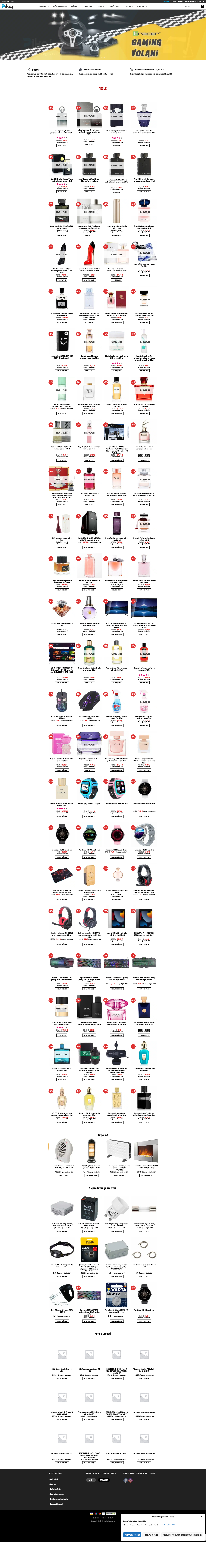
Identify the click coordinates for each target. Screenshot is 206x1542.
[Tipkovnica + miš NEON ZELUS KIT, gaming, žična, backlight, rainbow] (62, 963)
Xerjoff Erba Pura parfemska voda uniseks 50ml (144, 1071)
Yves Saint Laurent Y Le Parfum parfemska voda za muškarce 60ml (144, 1115)
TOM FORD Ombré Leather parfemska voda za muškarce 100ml (89, 1024)
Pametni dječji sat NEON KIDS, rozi (117, 805)
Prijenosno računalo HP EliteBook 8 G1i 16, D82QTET (89, 1414)
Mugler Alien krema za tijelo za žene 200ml (89, 761)
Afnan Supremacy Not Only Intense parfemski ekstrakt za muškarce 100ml (89, 133)
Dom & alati (88, 6)
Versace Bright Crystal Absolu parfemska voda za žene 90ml (116, 1024)
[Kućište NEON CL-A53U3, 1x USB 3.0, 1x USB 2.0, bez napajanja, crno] (89, 524)
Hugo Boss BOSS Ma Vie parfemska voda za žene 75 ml (89, 449)
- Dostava (52, 1485)
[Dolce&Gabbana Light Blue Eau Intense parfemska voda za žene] (89, 299)
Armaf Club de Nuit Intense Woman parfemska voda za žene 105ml (62, 181)
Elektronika (43, 6)
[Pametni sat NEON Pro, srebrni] (144, 835)
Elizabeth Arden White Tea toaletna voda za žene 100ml (89, 406)
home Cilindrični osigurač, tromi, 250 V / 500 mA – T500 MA (144, 1226)
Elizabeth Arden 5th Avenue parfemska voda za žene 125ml (89, 358)
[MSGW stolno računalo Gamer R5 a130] (62, 1355)
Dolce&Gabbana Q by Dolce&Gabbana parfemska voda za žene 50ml (116, 315)
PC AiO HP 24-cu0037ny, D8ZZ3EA (61, 1454)
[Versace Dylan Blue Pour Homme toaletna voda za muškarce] (144, 1008)
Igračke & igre (115, 6)
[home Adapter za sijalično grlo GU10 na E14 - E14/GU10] (116, 1209)
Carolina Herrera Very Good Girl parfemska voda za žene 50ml (89, 271)
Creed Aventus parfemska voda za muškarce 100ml (62, 315)
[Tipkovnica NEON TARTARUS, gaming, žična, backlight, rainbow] (144, 963)
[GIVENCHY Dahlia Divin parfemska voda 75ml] (116, 390)
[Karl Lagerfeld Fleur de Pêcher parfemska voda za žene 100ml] (116, 479)
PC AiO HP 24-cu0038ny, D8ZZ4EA (144, 1413)
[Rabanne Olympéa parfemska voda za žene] (116, 876)
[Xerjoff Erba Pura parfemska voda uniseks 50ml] (144, 1054)
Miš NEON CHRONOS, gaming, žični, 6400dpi (62, 718)
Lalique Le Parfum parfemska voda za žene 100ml (144, 540)
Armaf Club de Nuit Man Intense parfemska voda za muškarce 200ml (116, 182)
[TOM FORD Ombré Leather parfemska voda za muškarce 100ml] (89, 1008)
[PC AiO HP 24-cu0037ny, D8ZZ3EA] (62, 1439)
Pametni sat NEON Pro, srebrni (144, 851)
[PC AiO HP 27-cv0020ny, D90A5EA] (144, 1439)
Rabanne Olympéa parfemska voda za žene (117, 892)
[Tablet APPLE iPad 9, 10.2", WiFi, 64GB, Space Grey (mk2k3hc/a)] (144, 919)
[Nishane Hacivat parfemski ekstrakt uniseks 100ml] (62, 789)
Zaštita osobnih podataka (169, 1525)
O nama (174, 2)
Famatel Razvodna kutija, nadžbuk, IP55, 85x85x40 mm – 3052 (62, 1226)
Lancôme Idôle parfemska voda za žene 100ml (89, 583)
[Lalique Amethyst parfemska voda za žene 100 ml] (116, 524)
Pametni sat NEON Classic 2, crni (62, 851)
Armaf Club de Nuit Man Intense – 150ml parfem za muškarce (89, 181)
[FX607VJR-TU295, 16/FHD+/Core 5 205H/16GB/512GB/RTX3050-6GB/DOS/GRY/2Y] (89, 1439)
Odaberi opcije (62, 236)
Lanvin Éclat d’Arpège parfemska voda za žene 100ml (89, 625)
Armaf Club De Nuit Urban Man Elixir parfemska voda (61, 228)
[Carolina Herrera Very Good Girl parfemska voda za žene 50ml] (89, 254)
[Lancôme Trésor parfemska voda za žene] (62, 609)
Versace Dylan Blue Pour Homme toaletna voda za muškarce (144, 1024)
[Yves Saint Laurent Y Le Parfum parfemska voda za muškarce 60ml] (144, 1099)
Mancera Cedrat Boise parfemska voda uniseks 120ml (116, 670)
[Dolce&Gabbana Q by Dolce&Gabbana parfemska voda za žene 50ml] (116, 299)
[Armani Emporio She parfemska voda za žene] (116, 212)
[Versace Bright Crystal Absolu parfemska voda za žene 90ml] (116, 1008)
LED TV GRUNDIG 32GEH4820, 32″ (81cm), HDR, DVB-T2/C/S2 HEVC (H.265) (116, 626)
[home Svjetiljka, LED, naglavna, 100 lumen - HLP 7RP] (62, 1250)
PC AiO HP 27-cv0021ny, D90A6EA (116, 1454)
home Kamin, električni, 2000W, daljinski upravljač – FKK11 (71, 1168)
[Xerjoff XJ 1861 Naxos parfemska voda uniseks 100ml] (89, 1099)
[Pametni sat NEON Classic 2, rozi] (116, 835)
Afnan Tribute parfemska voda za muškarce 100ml (116, 133)
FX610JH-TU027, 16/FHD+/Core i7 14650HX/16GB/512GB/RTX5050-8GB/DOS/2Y (116, 1372)
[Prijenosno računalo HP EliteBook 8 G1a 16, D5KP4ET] (144, 1355)
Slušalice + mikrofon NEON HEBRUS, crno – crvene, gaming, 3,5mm (62, 935)
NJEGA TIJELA (141, 6)
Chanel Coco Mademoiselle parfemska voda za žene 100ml (116, 271)
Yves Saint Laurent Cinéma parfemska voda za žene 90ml (116, 1115)
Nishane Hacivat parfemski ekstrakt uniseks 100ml (61, 805)
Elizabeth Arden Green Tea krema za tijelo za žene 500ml (116, 358)
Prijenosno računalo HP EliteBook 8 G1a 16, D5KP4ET (144, 1371)
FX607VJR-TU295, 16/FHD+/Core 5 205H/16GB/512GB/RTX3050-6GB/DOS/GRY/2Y (89, 1456)
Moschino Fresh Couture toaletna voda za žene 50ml (116, 718)
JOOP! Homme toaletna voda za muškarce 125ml (89, 495)
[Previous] (7, 35)
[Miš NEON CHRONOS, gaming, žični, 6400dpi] (62, 702)
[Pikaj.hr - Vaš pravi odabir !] (18, 6)
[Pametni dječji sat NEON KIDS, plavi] (89, 789)
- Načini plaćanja (55, 1490)
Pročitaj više (62, 147)
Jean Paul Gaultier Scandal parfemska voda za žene (144, 449)
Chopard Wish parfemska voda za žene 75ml (144, 266)
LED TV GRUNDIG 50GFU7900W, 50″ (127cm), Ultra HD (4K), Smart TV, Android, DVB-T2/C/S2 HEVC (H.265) (62, 671)
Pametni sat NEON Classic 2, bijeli (144, 805)
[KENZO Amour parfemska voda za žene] (62, 524)
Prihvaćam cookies (132, 1535)
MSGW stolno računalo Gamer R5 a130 (62, 1371)
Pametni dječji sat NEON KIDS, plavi (89, 805)
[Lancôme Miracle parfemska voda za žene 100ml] (144, 566)
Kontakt (180, 2)
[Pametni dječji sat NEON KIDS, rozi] (116, 789)
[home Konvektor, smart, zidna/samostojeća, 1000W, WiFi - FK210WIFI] (153, 1151)
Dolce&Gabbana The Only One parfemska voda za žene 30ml (144, 315)
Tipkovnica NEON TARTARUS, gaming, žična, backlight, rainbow (144, 980)
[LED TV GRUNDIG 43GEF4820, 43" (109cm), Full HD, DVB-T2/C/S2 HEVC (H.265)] (144, 609)
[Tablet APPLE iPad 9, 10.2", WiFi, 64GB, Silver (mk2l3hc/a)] (116, 919)
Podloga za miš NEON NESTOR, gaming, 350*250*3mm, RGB (62, 892)
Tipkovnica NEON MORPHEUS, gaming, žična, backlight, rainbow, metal (89, 981)
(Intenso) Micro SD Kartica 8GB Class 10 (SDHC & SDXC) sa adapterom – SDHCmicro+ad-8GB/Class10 (89, 1269)
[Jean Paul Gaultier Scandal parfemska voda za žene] (144, 433)
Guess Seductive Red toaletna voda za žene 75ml (144, 406)
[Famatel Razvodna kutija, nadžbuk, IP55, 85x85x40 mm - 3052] (62, 1209)
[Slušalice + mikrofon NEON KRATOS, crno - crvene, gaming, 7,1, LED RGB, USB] (89, 919)
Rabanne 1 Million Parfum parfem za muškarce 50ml (89, 892)
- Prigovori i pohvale (56, 1505)
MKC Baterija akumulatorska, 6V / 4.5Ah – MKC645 (89, 1226)
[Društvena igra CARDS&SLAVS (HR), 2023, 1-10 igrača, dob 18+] (62, 342)
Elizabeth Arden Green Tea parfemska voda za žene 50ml (61, 406)
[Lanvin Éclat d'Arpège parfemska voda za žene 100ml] (89, 609)
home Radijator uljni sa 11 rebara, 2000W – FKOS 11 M (126, 1168)
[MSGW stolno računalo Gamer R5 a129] (89, 1355)
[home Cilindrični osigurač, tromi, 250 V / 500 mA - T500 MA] (144, 1209)
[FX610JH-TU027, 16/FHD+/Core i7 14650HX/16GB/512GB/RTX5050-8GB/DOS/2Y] (116, 1355)
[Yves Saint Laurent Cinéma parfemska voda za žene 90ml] (116, 1099)
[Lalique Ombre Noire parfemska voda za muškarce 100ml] (62, 566)
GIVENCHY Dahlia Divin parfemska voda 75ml (116, 406)
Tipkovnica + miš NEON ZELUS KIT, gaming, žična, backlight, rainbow (61, 980)
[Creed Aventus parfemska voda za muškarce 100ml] (62, 299)
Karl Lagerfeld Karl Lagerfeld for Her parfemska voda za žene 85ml (144, 495)
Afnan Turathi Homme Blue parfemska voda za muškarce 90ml (144, 133)
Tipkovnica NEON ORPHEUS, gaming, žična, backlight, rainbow (117, 980)
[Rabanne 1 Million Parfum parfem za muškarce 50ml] (89, 876)
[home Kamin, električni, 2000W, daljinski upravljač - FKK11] (71, 1151)
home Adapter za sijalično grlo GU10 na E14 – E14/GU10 (116, 1226)
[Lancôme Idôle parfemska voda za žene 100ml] (89, 566)
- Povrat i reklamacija (56, 1495)
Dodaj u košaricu (144, 193)
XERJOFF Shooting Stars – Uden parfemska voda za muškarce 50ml (62, 1115)
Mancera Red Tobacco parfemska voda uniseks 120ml (144, 670)
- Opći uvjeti (53, 1480)
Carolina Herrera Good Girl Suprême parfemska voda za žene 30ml (62, 272)
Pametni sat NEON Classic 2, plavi (89, 851)
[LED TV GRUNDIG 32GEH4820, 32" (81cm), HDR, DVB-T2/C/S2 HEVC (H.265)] (116, 609)
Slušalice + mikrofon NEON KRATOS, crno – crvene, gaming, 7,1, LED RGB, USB (89, 936)
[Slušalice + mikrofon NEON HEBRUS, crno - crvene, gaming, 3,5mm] (62, 919)
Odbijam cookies (151, 1535)
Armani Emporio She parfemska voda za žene (117, 228)
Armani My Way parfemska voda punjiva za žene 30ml (144, 228)
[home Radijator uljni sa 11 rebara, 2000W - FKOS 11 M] (126, 1151)
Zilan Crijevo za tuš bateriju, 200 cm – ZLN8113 (144, 1267)
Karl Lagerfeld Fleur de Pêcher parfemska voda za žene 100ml (116, 495)
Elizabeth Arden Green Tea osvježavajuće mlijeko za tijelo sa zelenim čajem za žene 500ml (144, 359)
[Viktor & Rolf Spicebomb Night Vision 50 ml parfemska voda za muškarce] (89, 1054)
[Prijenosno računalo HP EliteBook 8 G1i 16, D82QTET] (89, 1398)
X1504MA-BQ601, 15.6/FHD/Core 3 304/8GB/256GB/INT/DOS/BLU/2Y (117, 1414)
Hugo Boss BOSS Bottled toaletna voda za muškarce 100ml (61, 449)
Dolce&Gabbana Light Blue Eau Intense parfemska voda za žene (89, 315)
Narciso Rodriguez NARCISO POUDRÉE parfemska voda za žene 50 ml (144, 762)
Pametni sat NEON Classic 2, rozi (116, 851)
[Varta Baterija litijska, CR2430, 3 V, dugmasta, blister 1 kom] (116, 1296)
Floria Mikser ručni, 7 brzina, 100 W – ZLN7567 (62, 1312)
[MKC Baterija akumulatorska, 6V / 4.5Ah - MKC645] (89, 1209)
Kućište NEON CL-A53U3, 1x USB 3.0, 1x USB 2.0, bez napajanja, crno (89, 540)
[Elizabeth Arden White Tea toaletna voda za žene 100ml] (89, 390)
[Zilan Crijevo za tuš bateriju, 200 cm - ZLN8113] (144, 1250)
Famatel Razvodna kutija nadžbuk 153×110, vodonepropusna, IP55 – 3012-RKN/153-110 (116, 1268)
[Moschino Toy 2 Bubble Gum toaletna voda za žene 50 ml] (62, 744)
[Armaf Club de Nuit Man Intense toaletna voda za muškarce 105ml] (144, 165)
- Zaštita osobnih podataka (58, 1500)
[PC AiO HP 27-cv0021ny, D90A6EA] (116, 1439)
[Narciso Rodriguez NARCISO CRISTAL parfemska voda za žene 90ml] (116, 744)
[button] (202, 1517)
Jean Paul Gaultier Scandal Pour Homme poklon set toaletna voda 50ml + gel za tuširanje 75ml (62, 496)
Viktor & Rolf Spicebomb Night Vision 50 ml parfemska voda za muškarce (89, 1072)
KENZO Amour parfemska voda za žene (62, 540)
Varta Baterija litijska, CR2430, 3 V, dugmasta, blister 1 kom (116, 1312)
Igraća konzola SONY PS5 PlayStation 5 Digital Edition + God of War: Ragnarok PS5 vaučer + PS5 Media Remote (116, 451)
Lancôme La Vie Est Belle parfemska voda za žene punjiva (116, 583)
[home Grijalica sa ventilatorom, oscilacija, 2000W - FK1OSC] (98, 1151)
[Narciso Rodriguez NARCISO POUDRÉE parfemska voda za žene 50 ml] (144, 744)
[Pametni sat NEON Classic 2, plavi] (89, 835)
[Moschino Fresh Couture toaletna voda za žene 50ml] (116, 702)
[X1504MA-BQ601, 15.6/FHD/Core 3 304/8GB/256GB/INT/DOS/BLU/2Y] (116, 1398)
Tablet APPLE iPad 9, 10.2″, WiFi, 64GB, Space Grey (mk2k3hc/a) (144, 935)
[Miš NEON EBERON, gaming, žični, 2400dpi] (89, 702)
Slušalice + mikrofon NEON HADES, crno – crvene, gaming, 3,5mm (144, 892)
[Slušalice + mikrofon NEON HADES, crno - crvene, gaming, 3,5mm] (144, 876)
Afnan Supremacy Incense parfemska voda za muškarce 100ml (61, 133)
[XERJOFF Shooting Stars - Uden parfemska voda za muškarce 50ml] (62, 1099)
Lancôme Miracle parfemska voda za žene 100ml (144, 583)
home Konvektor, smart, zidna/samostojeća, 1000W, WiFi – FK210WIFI (153, 1169)
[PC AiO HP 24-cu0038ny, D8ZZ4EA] (144, 1398)
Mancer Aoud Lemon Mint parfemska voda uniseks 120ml (89, 670)
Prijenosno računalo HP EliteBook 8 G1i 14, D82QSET (62, 1414)
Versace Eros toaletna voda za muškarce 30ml (61, 1071)
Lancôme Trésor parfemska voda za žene (62, 625)
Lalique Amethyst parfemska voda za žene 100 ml (116, 540)
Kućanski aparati (59, 6)
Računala (74, 6)
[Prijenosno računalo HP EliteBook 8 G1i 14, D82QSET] (62, 1398)
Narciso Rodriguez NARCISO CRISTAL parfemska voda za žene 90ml (116, 761)
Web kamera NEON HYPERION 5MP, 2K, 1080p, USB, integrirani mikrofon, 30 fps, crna (116, 1072)
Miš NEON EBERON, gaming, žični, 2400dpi (89, 718)
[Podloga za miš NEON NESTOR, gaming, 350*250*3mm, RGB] (62, 876)
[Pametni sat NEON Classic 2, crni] (62, 835)
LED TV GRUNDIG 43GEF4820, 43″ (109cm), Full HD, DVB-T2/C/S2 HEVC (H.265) (144, 626)
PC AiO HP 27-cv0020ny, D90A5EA (144, 1454)
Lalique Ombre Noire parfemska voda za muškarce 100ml (62, 583)
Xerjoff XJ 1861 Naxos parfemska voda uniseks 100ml (89, 1115)
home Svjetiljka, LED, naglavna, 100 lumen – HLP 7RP (62, 1267)
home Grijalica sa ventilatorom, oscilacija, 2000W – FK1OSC (98, 1168)
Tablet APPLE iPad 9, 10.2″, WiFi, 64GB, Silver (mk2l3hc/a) (117, 935)
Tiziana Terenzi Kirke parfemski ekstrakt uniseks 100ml (62, 1024)
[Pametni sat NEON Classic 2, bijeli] (144, 789)
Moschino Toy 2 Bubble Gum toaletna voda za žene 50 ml (61, 761)
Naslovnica (166, 2)
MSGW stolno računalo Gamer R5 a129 (89, 1371)
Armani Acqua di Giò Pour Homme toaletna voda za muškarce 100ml (89, 228)
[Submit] (202, 6)
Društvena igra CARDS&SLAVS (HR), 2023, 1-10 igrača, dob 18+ (62, 358)
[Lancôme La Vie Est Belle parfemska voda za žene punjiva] (116, 566)
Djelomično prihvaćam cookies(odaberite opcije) (182, 1535)
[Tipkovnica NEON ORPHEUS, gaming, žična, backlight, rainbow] (116, 963)
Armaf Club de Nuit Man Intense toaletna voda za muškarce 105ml (144, 181)
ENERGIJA (101, 6)
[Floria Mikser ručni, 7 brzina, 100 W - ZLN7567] (62, 1296)
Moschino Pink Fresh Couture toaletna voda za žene (144, 718)
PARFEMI (128, 6)
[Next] (199, 35)
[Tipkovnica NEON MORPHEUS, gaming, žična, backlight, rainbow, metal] (89, 963)
